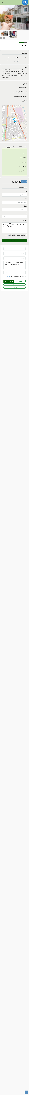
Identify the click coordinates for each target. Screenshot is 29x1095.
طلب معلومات (14, 240)
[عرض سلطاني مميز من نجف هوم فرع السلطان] (14, 120)
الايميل (25, 206)
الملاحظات (24, 220)
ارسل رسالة (8, 282)
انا (26, 213)
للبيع (25, 42)
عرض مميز (22, 42)
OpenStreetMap (19, 139)
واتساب (13, 284)
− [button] (3, 110)
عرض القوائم (24, 181)
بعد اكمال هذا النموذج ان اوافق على (16, 235)
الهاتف (25, 198)
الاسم (25, 191)
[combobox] (14, 216)
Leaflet (13, 139)
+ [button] (3, 107)
